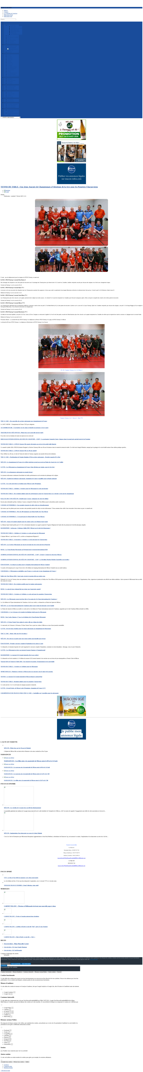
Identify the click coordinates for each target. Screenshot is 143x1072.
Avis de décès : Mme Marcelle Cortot (16, 944)
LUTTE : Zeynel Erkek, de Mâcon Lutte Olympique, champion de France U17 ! (23, 688)
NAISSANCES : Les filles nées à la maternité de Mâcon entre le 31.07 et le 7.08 (26, 780)
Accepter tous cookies (6, 1061)
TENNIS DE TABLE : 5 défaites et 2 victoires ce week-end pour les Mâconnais (23, 533)
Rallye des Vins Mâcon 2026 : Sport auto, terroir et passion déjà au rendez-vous (23, 576)
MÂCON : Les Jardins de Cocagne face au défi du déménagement (22, 807)
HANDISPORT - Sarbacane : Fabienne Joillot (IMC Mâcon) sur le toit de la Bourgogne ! (25, 528)
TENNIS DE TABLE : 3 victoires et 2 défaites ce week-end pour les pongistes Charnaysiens (26, 594)
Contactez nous (8, 1066)
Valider (27, 1061)
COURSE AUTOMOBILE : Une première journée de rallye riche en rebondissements (25, 505)
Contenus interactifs (28, 972)
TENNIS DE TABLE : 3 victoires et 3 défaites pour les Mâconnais (19, 666)
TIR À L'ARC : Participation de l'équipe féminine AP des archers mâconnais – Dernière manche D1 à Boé (30, 457)
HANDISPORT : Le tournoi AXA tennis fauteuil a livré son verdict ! (20, 655)
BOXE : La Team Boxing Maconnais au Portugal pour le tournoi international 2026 (24, 549)
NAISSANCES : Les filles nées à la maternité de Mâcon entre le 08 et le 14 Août (31, 761)
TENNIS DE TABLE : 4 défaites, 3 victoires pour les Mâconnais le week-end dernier (24, 488)
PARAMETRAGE (5, 963)
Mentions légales (8, 1067)
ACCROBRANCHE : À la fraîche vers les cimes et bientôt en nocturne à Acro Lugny (24, 427)
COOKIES (3, 965)
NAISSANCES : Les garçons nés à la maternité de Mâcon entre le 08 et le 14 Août (27, 767)
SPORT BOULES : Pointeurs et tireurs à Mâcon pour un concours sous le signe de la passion (27, 671)
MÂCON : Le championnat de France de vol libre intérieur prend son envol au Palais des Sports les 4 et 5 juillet (32, 462)
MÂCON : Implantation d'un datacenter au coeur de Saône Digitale (23, 833)
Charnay (6, 12)
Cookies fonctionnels (6, 972)
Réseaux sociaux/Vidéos (41, 972)
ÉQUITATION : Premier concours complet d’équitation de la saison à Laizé (22, 643)
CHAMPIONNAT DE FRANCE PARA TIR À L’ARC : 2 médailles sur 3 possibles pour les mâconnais (30, 693)
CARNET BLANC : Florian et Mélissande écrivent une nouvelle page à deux (30, 906)
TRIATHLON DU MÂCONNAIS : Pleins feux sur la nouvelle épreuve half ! (22, 432)
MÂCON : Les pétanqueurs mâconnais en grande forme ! (17, 472)
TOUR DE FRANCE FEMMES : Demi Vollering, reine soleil (21, 885)
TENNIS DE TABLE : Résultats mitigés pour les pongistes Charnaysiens (21, 681)
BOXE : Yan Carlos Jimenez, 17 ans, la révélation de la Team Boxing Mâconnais (23, 617)
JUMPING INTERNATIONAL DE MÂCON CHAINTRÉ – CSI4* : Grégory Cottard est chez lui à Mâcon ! (31, 554)
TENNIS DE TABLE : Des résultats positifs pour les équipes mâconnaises (21, 584)
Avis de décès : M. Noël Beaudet (13, 950)
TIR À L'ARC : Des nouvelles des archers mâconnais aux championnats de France (24, 421)
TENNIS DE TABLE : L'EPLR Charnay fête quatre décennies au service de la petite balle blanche (28, 444)
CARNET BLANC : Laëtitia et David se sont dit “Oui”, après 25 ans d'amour (26, 926)
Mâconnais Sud (8, 16)
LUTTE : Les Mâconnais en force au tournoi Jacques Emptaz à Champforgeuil (23, 650)
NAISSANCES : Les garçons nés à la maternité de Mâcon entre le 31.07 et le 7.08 (26, 774)
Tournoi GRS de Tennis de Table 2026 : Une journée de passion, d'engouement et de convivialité (27, 661)
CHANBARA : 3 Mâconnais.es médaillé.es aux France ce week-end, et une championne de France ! (28, 571)
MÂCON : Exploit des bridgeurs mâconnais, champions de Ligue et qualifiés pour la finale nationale (29, 478)
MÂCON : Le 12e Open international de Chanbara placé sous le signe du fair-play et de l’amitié (27, 605)
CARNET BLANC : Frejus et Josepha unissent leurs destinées (21, 916)
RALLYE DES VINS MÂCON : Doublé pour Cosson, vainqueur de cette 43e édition (24, 498)
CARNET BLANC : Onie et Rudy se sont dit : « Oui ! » (19, 937)
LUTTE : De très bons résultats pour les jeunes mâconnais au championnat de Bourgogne (26, 628)
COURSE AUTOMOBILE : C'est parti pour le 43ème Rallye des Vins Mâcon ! (23, 516)
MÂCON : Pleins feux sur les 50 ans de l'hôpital (17, 748)
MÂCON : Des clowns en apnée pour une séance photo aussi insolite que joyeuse (23, 638)
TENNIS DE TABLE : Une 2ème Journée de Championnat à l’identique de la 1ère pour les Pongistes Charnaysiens (49, 187)
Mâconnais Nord (8, 15)
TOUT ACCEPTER (15, 963)
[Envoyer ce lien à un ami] (6, 192)
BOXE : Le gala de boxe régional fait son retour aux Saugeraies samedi (20, 589)
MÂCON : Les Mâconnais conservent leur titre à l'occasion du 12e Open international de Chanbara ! (29, 599)
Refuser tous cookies (19, 1061)
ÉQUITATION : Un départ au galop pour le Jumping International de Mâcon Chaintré (25, 564)
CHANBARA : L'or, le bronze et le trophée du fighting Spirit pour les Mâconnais (23, 612)
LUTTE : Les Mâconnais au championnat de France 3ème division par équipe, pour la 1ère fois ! (28, 467)
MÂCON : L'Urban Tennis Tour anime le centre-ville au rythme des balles (21, 622)
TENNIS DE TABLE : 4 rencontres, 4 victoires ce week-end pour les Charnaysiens (24, 539)
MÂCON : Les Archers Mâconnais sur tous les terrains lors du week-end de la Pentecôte (25, 544)
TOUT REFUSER (26, 963)
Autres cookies (52, 972)
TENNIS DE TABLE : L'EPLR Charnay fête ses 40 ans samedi (18, 450)
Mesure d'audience (17, 972)
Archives (6, 1064)
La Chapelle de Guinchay (10, 13)
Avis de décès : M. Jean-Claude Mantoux (15, 947)
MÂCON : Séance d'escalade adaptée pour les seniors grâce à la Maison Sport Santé (24, 521)
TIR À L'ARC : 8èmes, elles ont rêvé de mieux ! (14, 633)
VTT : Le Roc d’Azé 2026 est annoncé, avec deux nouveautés (21, 877)
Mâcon (6, 10)
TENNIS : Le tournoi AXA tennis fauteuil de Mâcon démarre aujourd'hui (21, 676)
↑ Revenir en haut (5, 1070)
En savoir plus (94, 959)
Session (59, 972)
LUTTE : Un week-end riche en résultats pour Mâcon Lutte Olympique (21, 483)
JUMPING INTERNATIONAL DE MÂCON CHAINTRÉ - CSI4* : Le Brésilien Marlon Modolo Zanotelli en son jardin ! (35, 559)
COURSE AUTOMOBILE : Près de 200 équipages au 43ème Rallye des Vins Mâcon (24, 511)
